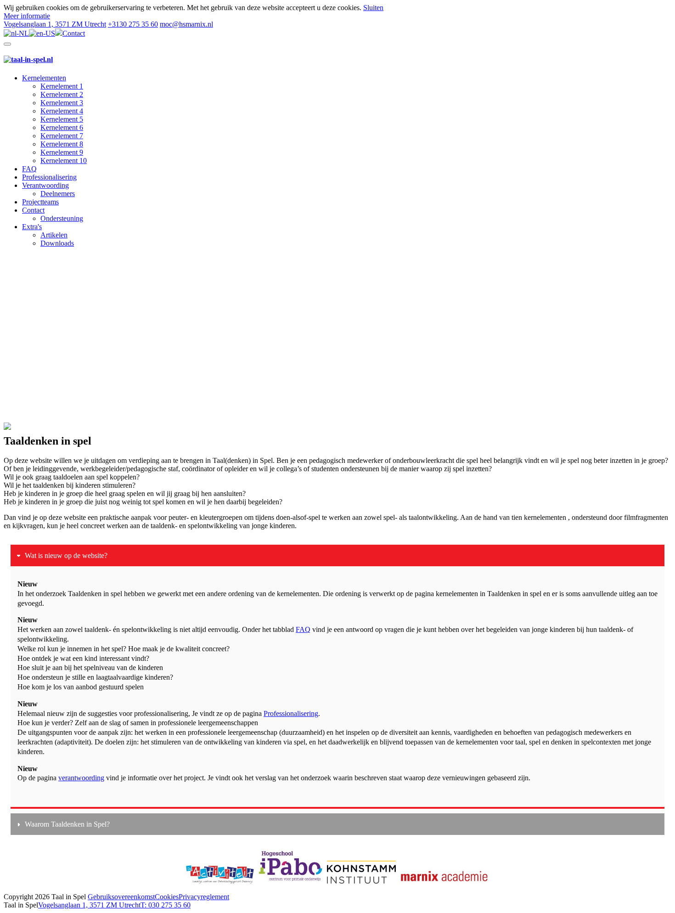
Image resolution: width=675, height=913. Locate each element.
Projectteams (40, 202)
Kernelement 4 (61, 111)
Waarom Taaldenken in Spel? (67, 824)
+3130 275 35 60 (133, 24)
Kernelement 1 (61, 86)
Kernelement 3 (61, 103)
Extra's (32, 227)
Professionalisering (49, 177)
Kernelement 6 (61, 127)
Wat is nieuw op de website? (66, 555)
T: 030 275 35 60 (166, 905)
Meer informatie (27, 16)
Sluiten (373, 7)
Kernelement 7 (61, 136)
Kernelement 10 (63, 160)
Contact (73, 33)
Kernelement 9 (61, 152)
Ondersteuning (61, 218)
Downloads (57, 243)
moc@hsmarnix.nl (186, 24)
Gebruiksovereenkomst (121, 897)
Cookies (167, 897)
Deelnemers (57, 193)
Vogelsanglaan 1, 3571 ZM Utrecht (55, 24)
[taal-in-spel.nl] (28, 59)
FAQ (29, 169)
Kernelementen (44, 78)
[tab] (337, 555)
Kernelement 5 (61, 119)
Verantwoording (45, 185)
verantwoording (81, 778)
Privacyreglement (204, 897)
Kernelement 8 (61, 144)
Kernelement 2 (61, 94)
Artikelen (54, 235)
